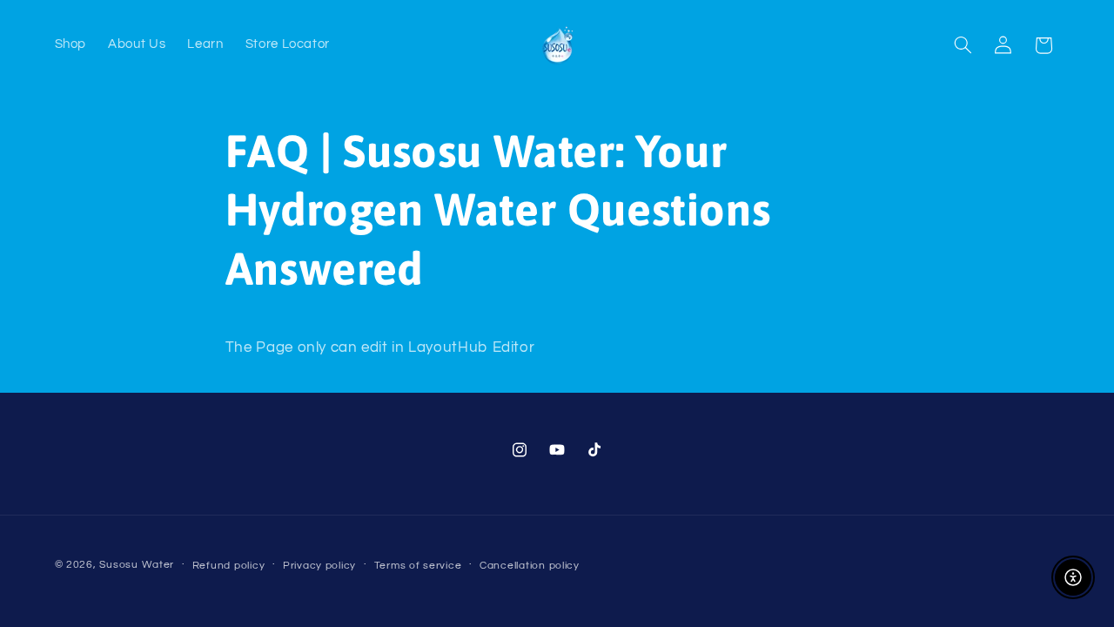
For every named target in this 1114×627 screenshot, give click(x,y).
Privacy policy (319, 565)
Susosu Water (136, 565)
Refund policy (228, 565)
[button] (963, 45)
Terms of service (418, 565)
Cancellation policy (530, 565)
